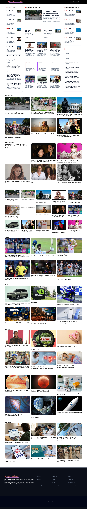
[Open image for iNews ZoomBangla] (78, 30)
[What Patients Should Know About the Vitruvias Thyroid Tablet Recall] (78, 22)
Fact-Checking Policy (72, 485)
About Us (38, 476)
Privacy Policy (70, 479)
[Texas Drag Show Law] (19, 49)
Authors (53, 482)
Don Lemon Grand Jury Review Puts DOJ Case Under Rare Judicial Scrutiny (54, 84)
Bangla (66, 2)
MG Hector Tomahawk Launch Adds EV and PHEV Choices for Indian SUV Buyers (42, 84)
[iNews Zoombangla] (15, 2)
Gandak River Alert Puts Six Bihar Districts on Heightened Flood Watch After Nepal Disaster (11, 22)
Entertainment (60, 2)
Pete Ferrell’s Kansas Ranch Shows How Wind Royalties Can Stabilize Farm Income (13, 75)
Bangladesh (34, 2)
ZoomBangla (51, 501)
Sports (53, 2)
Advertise (39, 479)
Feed (38, 482)
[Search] (78, 2)
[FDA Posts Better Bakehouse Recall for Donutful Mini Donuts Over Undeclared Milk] (19, 40)
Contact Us (54, 476)
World (39, 2)
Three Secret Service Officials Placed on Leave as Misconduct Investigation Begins (11, 31)
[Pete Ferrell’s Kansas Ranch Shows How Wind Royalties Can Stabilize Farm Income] (78, 39)
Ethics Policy (39, 485)
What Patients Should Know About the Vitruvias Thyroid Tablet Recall (14, 57)
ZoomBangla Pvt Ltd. (40, 501)
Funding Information (41, 487)
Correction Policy (55, 485)
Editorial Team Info (71, 482)
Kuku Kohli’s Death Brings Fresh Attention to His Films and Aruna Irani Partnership (14, 85)
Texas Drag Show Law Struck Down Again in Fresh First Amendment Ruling (11, 48)
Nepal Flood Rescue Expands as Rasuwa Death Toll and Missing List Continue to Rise (11, 13)
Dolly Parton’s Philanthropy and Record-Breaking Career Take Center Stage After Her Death (13, 66)
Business (48, 2)
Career (69, 476)
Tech (43, 2)
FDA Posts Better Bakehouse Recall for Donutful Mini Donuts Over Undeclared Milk (11, 39)
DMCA (53, 479)
